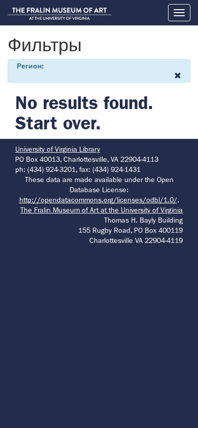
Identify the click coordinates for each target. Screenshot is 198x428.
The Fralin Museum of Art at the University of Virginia (101, 210)
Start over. (58, 123)
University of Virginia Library (57, 149)
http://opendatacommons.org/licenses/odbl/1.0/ (98, 199)
